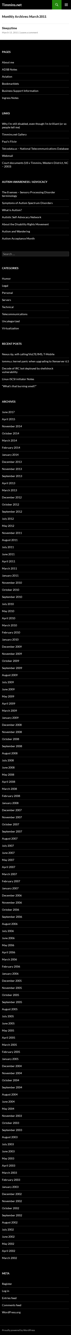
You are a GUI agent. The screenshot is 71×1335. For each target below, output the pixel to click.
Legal (5, 285)
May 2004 (8, 1108)
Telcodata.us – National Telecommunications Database (35, 148)
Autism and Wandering (16, 231)
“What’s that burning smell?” (19, 386)
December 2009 (12, 646)
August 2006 (10, 923)
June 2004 (8, 1101)
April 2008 (8, 781)
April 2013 (8, 483)
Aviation (7, 76)
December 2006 (12, 895)
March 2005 (9, 1044)
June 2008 (8, 767)
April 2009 (8, 703)
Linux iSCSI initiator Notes (18, 379)
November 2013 (12, 469)
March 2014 (9, 440)
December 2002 (12, 1194)
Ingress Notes (10, 98)
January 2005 (10, 1059)
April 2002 (8, 1250)
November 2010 (12, 582)
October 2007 (10, 824)
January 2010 (10, 639)
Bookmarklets (10, 83)
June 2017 (8, 412)
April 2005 (8, 1037)
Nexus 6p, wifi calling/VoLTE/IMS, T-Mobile (28, 354)
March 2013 (9, 490)
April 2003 (8, 1165)
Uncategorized (11, 321)
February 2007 (11, 881)
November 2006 (12, 902)
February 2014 (11, 447)
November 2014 (12, 426)
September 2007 (12, 831)
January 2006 (10, 973)
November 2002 (12, 1201)
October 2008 (10, 739)
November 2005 (12, 987)
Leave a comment (29, 32)
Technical (8, 307)
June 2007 (8, 852)
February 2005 (11, 1051)
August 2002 (10, 1222)
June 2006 (8, 938)
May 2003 (8, 1158)
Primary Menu (66, 4)
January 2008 (10, 803)
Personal (7, 292)
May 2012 (8, 525)
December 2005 (12, 980)
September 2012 (12, 511)
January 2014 (10, 454)
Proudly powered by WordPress (18, 1330)
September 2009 (12, 668)
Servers (6, 300)
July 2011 (8, 547)
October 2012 (10, 504)
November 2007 (12, 817)
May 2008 (8, 774)
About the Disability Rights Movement (25, 224)
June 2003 (8, 1151)
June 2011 (8, 554)
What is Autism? (12, 210)
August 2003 (10, 1137)
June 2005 (8, 1023)
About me (8, 62)
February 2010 (11, 632)
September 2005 (12, 1002)
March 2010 (9, 625)
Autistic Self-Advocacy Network (21, 217)
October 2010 (10, 589)
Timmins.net (12, 5)
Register (7, 1283)
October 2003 (10, 1123)
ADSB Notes (9, 69)
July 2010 (8, 604)
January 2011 (10, 575)
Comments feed (11, 1305)
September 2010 (12, 596)
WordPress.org (11, 1312)
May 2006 (8, 945)
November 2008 (12, 732)
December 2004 (12, 1066)
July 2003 (8, 1144)
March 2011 (9, 568)
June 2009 (8, 689)
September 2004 (12, 1087)
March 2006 (9, 959)
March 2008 (9, 788)
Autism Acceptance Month (18, 238)
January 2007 (10, 888)
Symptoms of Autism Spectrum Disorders (27, 203)
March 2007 (9, 874)
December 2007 (12, 810)
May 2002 (8, 1243)
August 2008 (10, 753)
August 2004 (10, 1094)
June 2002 (8, 1236)
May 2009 (8, 696)
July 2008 (8, 760)
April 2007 (8, 867)
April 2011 (8, 561)
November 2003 (12, 1115)
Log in (5, 1291)
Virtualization (10, 328)
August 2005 (10, 1009)
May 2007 (8, 860)
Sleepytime (9, 28)
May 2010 (8, 611)
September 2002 (12, 1215)
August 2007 (10, 838)
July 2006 (8, 931)
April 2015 (8, 419)
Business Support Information (20, 90)
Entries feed (9, 1298)
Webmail (7, 155)
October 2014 (10, 433)
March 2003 (9, 1172)
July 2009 (8, 682)
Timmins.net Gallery (14, 134)
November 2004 (12, 1073)
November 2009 (12, 653)
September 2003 (12, 1130)
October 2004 (10, 1080)
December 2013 (12, 461)
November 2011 (12, 533)
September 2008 (12, 746)
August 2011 (10, 540)
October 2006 (10, 909)
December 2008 (12, 724)
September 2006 (12, 916)
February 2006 (11, 966)
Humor (6, 278)
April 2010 (8, 618)
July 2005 (8, 1016)
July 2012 (8, 518)
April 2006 (8, 952)
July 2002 (8, 1229)
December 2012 (12, 497)
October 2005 (10, 995)
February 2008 (11, 796)
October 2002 (10, 1208)
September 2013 (12, 476)
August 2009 (10, 675)
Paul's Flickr (9, 141)
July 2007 (8, 845)
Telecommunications (14, 314)
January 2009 (10, 717)
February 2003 (11, 1179)
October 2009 (10, 660)
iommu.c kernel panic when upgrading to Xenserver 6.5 (35, 361)
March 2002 (9, 1258)
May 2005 (8, 1030)
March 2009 (9, 710)
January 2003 (10, 1186)
